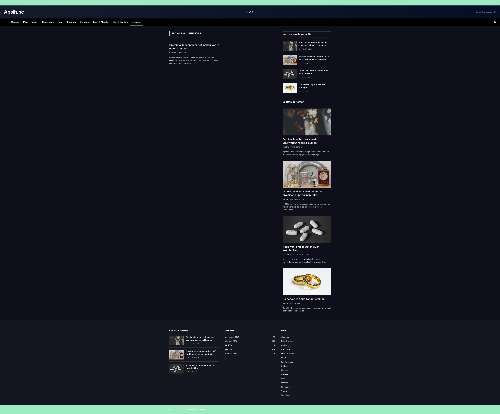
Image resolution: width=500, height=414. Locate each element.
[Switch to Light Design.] (495, 3)
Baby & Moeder (101, 22)
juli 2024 (228, 345)
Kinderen (285, 370)
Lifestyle (136, 22)
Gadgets (71, 22)
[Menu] (5, 22)
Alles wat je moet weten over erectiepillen (313, 72)
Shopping (84, 22)
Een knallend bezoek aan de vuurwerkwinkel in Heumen (313, 43)
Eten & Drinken (120, 22)
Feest (60, 22)
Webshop (285, 395)
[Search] (495, 22)
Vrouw (35, 22)
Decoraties (48, 22)
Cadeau (15, 22)
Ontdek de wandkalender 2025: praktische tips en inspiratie (43, 3)
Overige (284, 383)
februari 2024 (231, 353)
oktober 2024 (231, 341)
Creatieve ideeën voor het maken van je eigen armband (194, 46)
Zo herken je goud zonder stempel (312, 86)
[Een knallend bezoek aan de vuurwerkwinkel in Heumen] (290, 46)
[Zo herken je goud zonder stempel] (290, 88)
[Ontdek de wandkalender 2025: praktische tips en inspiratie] (290, 60)
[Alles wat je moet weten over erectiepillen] (290, 74)
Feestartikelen (287, 362)
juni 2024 (229, 349)
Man (25, 22)
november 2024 (232, 337)
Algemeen (285, 337)
